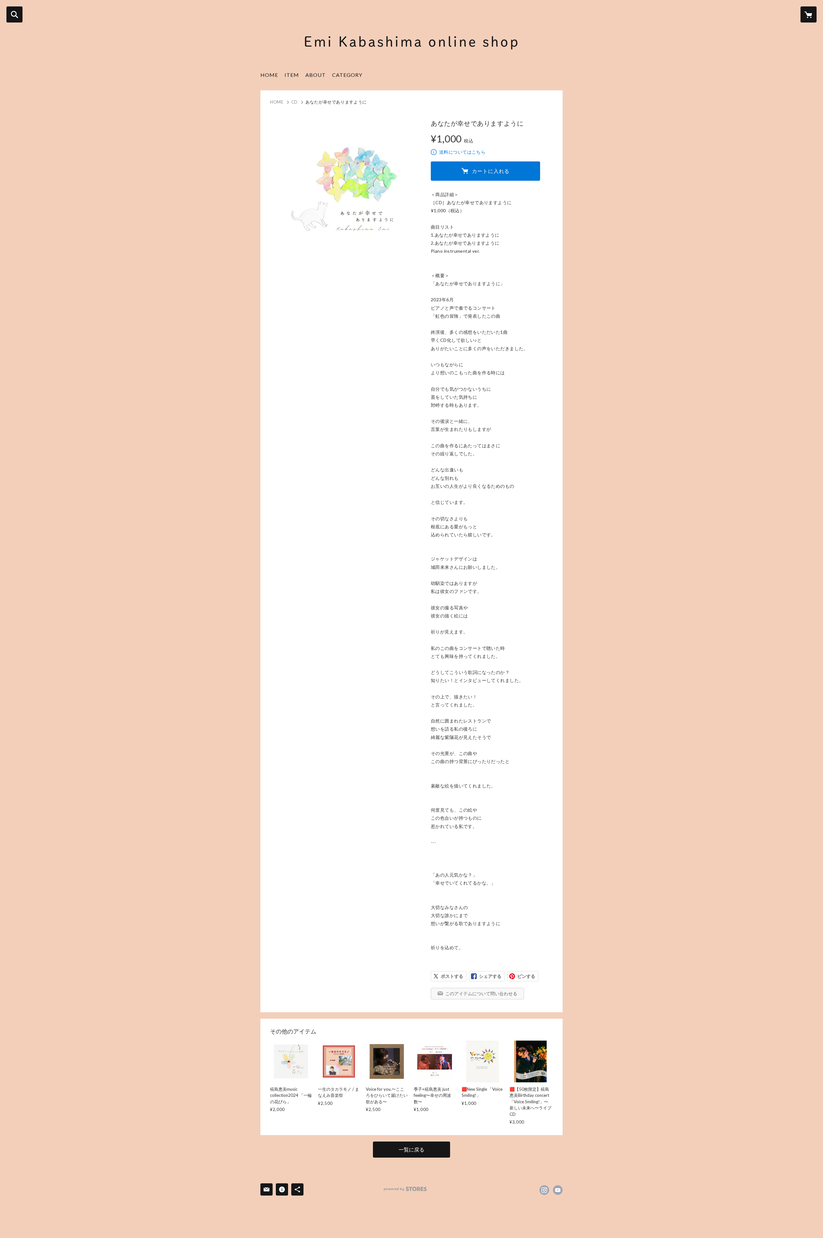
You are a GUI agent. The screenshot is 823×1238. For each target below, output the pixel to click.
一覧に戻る (411, 1149)
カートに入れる (491, 171)
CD (294, 102)
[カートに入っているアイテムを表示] (808, 14)
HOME (269, 75)
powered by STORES (405, 1189)
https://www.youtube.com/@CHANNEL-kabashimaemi (558, 1190)
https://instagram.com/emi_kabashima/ (544, 1190)
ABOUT (315, 75)
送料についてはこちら (462, 152)
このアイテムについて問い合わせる (481, 993)
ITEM (292, 75)
